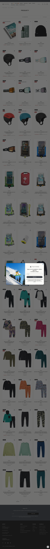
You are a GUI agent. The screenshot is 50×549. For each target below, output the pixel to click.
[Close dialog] (43, 264)
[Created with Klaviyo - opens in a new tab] (25, 285)
